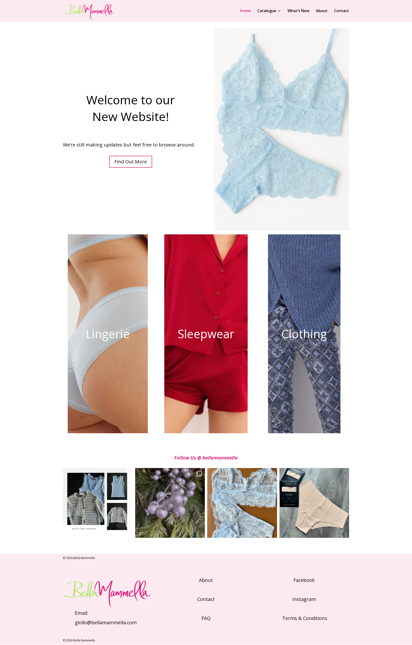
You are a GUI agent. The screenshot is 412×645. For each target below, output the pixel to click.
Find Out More (130, 161)
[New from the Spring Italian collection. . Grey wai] (98, 503)
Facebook (304, 580)
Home (245, 11)
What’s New (298, 11)
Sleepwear (206, 334)
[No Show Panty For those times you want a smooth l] (314, 503)
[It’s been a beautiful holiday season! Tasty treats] (170, 503)
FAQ (206, 618)
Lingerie (108, 334)
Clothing (304, 334)
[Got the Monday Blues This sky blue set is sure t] (242, 503)
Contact (341, 11)
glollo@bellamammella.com (106, 622)
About (322, 11)
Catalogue (266, 11)
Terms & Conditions (304, 618)
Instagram (304, 599)
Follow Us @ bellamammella (206, 457)
